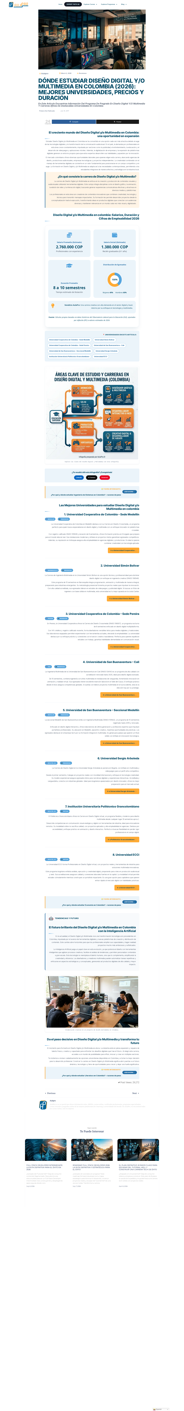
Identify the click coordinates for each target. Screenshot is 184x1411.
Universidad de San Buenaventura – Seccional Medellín (70, 351)
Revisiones (83, 73)
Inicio (60, 4)
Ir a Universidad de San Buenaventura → (120, 695)
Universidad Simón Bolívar (104, 340)
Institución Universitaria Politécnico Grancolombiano (69, 356)
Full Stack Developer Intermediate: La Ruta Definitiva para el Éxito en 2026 (44, 1167)
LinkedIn (79, 477)
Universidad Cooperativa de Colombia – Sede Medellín (69, 340)
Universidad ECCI (100, 356)
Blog (122, 4)
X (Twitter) (91, 477)
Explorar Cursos (89, 4)
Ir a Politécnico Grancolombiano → (122, 839)
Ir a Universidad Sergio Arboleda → (122, 791)
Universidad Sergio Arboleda (106, 351)
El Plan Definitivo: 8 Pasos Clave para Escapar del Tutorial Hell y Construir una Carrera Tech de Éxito (138, 1167)
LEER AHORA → (129, 492)
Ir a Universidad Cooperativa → (124, 550)
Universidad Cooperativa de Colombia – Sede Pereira (69, 345)
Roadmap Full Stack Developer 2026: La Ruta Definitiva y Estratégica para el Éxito (91, 1167)
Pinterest (104, 477)
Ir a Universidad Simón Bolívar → (123, 599)
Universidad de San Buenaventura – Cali (109, 345)
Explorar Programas (108, 4)
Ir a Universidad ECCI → (127, 888)
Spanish (159, 1409)
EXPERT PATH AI (73, 4)
